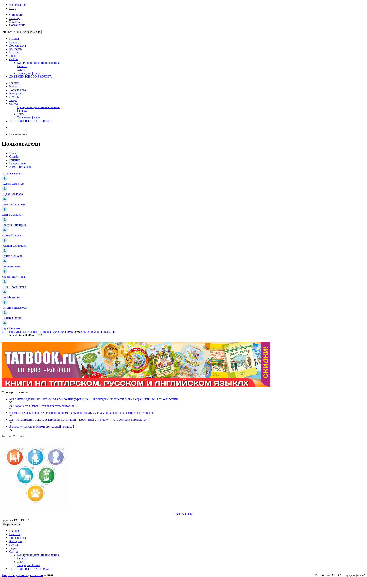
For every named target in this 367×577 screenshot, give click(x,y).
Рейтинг (14, 160)
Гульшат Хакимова (14, 245)
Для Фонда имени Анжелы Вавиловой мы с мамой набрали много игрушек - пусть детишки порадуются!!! (79, 419)
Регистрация (17, 4)
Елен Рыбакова (11, 214)
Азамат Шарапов (13, 183)
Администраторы (20, 166)
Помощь (14, 18)
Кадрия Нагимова (13, 276)
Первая (47, 331)
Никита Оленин (12, 318)
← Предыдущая (12, 331)
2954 (63, 331)
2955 (70, 331)
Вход (12, 8)
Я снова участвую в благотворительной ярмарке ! (41, 426)
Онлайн (14, 156)
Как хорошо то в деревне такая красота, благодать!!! (43, 405)
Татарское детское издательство (22, 575)
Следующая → (32, 331)
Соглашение (17, 25)
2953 (56, 331)
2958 (90, 331)
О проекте (16, 14)
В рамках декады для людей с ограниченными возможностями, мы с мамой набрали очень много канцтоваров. (81, 412)
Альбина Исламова (14, 307)
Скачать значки (183, 513)
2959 (97, 331)
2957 (83, 331)
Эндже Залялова (12, 194)
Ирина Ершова (11, 235)
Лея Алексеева (11, 266)
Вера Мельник (11, 328)
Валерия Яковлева (13, 204)
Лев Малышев (11, 297)
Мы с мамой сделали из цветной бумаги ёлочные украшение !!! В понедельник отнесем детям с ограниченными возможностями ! (94, 399)
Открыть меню (31, 31)
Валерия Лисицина (14, 225)
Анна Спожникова (14, 287)
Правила (14, 21)
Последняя (108, 331)
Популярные (17, 163)
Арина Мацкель (12, 256)
